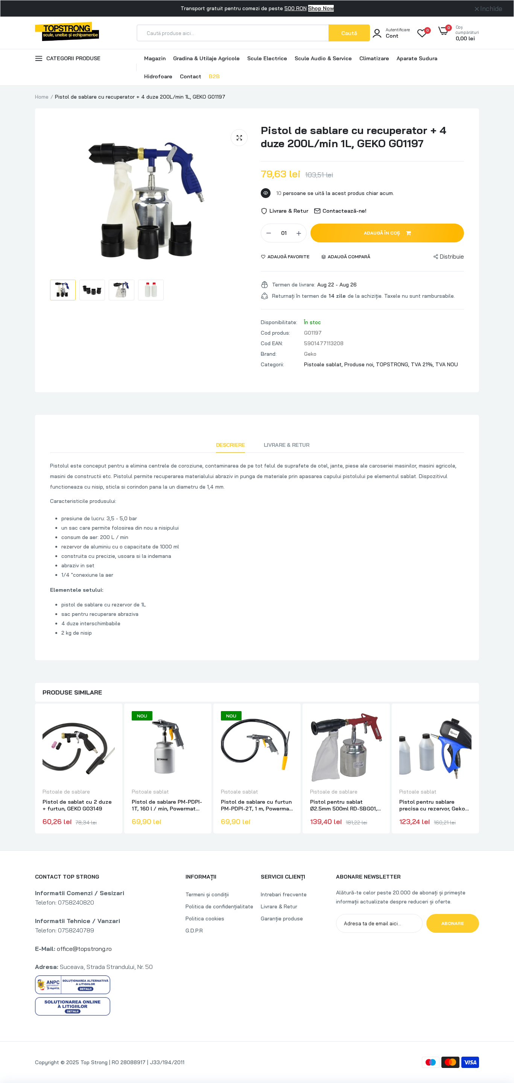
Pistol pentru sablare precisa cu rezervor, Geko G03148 (432, 805)
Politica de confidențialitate (219, 906)
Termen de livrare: (293, 284)
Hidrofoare (158, 76)
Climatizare (374, 58)
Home (42, 96)
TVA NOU (446, 364)
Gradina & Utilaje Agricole (206, 58)
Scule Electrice (267, 58)
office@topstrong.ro (84, 948)
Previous (35, 769)
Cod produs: (275, 332)
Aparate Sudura (417, 58)
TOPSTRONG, (393, 364)
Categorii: (272, 364)
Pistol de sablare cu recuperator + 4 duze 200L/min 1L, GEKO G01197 (353, 136)
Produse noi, (360, 364)
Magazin (155, 58)
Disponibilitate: (279, 322)
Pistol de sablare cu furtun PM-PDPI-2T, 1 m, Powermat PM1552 (256, 805)
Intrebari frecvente (284, 894)
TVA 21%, (423, 364)
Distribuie (452, 256)
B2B (214, 76)
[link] (108, 723)
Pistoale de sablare (66, 791)
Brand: (269, 353)
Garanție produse (282, 918)
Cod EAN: (272, 343)
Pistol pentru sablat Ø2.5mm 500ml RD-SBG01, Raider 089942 (343, 805)
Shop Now (321, 8)
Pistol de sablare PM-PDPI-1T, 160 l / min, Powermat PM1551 (167, 805)
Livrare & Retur (287, 445)
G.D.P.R (194, 930)
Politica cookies (205, 918)
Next (479, 769)
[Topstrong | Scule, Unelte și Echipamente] (67, 33)
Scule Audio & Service (323, 58)
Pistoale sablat (150, 791)
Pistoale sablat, (324, 364)
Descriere (230, 445)
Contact (190, 76)
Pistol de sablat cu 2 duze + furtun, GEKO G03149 (77, 805)
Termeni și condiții (207, 894)
